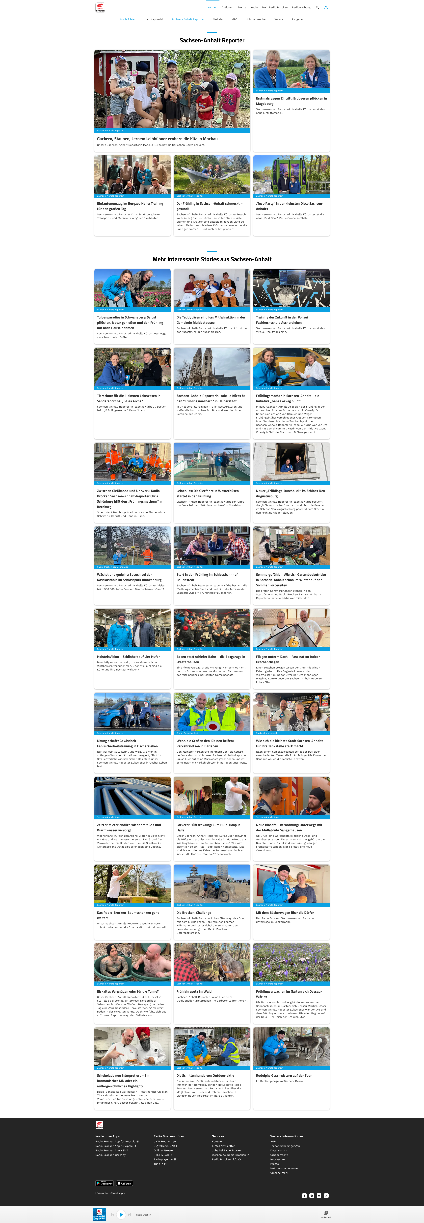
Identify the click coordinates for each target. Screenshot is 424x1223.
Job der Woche (255, 19)
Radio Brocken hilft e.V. (226, 1159)
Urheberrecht (279, 1154)
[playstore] (104, 1183)
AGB (273, 1141)
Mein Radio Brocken (275, 7)
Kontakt (217, 1141)
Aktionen (227, 7)
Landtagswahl (154, 19)
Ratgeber (298, 19)
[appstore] (124, 1183)
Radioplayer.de (163, 1159)
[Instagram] (311, 1195)
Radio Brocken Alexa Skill (111, 1150)
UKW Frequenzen (165, 1141)
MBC (235, 19)
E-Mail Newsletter (223, 1146)
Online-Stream (163, 1150)
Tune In (159, 1163)
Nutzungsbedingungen (284, 1168)
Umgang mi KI (279, 1172)
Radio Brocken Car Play (110, 1154)
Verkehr (218, 19)
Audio (254, 7)
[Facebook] (304, 1195)
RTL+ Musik (162, 1154)
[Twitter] (326, 1195)
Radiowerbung (301, 7)
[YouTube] (319, 1195)
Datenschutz (278, 1150)
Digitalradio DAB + (165, 1146)
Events (242, 7)
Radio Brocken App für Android (115, 1141)
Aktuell (212, 7)
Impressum (277, 1159)
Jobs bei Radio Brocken (227, 1150)
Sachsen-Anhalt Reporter (188, 19)
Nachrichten (128, 19)
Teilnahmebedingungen (285, 1146)
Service (278, 19)
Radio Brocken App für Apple (114, 1146)
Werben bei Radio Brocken (229, 1154)
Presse (274, 1163)
